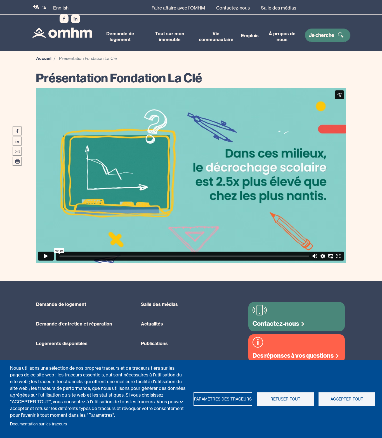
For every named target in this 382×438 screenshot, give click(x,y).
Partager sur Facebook (17, 131)
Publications (154, 343)
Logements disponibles (62, 343)
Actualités (152, 324)
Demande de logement (120, 36)
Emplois (250, 35)
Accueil (43, 58)
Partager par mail (17, 151)
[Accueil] (62, 32)
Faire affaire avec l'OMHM (178, 8)
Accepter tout (347, 399)
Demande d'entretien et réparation (74, 324)
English (61, 8)
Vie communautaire (216, 36)
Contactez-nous (233, 8)
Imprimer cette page (17, 161)
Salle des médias (278, 8)
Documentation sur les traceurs (38, 424)
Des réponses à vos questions (293, 355)
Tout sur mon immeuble (169, 36)
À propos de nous (282, 36)
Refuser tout (285, 399)
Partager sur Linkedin (17, 141)
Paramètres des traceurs (223, 399)
